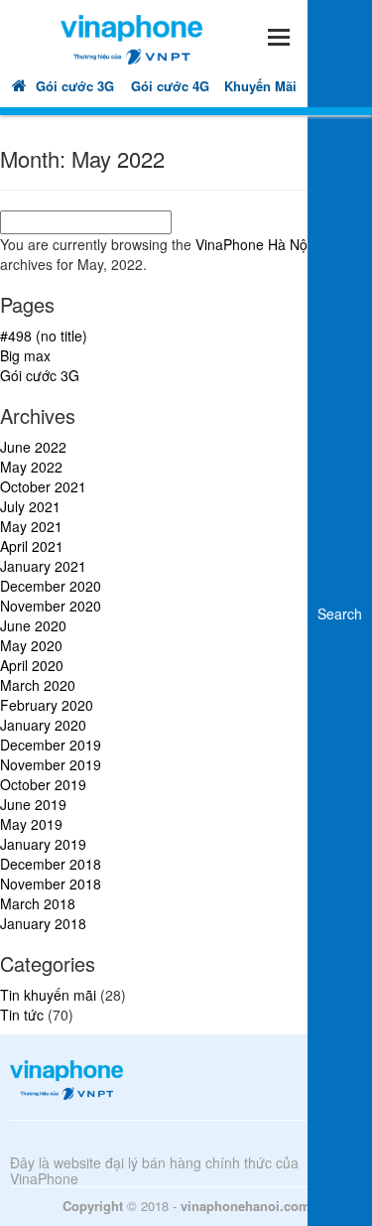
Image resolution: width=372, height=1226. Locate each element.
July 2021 (30, 506)
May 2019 (31, 824)
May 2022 (31, 467)
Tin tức (22, 1014)
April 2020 (31, 665)
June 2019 (33, 804)
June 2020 (33, 625)
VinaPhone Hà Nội (252, 244)
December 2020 (50, 586)
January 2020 (43, 725)
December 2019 (50, 744)
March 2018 (37, 903)
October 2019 (43, 784)
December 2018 (50, 864)
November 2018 (50, 883)
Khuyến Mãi (260, 85)
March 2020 (37, 685)
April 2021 (31, 546)
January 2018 (43, 923)
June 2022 (33, 447)
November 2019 (50, 764)
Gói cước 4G (170, 85)
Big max (25, 355)
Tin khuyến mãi (48, 995)
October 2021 (43, 486)
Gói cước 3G (75, 85)
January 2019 (43, 844)
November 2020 (50, 605)
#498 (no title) (43, 335)
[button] (277, 34)
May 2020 (31, 645)
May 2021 (31, 526)
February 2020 (46, 705)
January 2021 (43, 566)
